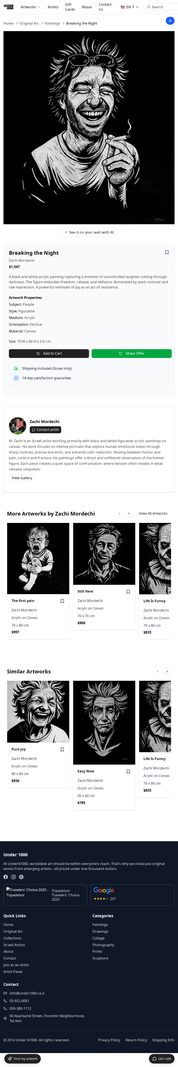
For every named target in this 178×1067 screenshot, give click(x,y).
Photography (103, 944)
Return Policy (136, 1040)
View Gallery (22, 477)
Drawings (100, 931)
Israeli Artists (14, 944)
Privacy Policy (109, 1040)
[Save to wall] (167, 252)
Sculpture (100, 958)
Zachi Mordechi (21, 260)
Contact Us (105, 7)
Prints (97, 951)
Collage (98, 938)
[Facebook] (5, 877)
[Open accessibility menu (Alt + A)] (170, 21)
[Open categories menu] (39, 7)
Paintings (52, 23)
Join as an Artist (16, 964)
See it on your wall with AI (91, 232)
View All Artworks (153, 513)
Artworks (28, 7)
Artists (53, 7)
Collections (12, 938)
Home (8, 23)
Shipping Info (163, 1040)
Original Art (29, 23)
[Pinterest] (21, 877)
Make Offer (135, 353)
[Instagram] (13, 877)
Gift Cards (70, 7)
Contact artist (48, 429)
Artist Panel (12, 971)
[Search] (149, 7)
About (87, 7)
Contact (9, 958)
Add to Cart (52, 353)
